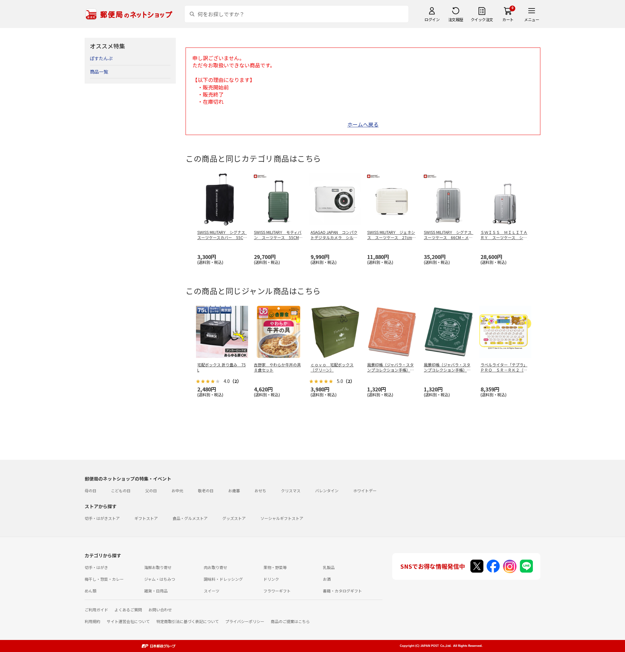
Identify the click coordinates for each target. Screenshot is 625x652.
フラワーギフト (277, 590)
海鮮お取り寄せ (158, 567)
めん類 (90, 590)
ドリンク (271, 579)
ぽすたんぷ (101, 58)
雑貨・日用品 (156, 590)
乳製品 (329, 567)
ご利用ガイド (96, 609)
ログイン (431, 19)
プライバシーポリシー (244, 621)
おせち (260, 490)
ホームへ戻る (363, 124)
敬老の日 (206, 490)
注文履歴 (455, 19)
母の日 (90, 490)
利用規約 (92, 621)
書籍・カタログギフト (342, 590)
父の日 (151, 490)
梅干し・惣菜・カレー (104, 579)
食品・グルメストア (190, 518)
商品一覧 (99, 71)
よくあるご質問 (128, 609)
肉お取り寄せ (215, 567)
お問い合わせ (160, 609)
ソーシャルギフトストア (281, 518)
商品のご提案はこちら (290, 621)
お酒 (327, 579)
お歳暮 (234, 490)
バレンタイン (327, 490)
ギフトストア (146, 518)
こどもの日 (121, 490)
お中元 (177, 490)
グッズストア (234, 518)
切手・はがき (96, 567)
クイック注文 (482, 19)
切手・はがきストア (102, 518)
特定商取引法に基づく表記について (187, 621)
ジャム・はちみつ (159, 579)
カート (508, 19)
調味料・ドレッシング (223, 579)
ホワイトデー (365, 490)
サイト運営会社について (128, 621)
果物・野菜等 (275, 567)
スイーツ (211, 590)
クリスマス (290, 490)
